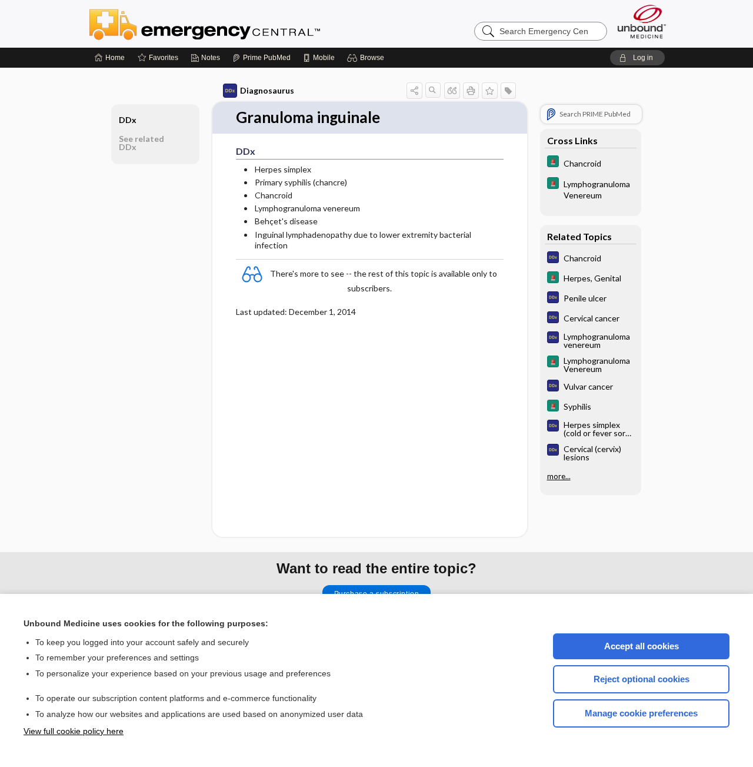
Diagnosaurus (267, 90)
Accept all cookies (641, 646)
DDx (127, 120)
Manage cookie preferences (641, 713)
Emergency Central (235, 23)
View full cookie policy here (74, 731)
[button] (367, 58)
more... (559, 476)
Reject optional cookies (641, 679)
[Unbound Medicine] (642, 21)
